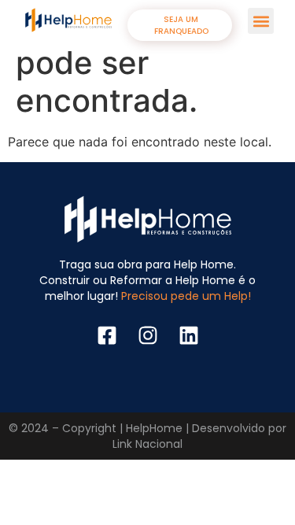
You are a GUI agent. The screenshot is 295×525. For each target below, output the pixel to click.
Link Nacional (147, 444)
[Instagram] (148, 335)
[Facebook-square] (107, 335)
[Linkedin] (189, 335)
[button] (261, 21)
